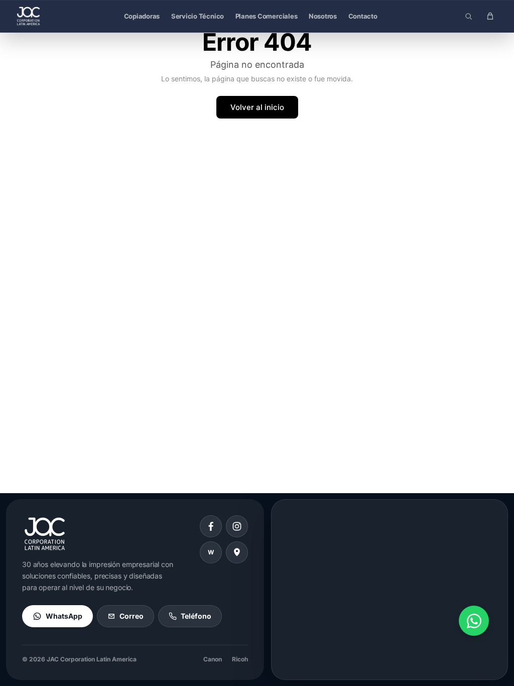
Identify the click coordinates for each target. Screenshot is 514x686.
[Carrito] (489, 16)
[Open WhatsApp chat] (474, 621)
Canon (212, 659)
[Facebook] (211, 526)
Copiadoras (142, 16)
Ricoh (240, 659)
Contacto (362, 16)
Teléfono (196, 616)
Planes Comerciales (266, 16)
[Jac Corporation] (28, 16)
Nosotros (323, 16)
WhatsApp (64, 616)
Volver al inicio (257, 107)
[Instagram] (237, 526)
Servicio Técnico (197, 16)
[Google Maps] (237, 552)
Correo (131, 616)
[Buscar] (468, 16)
